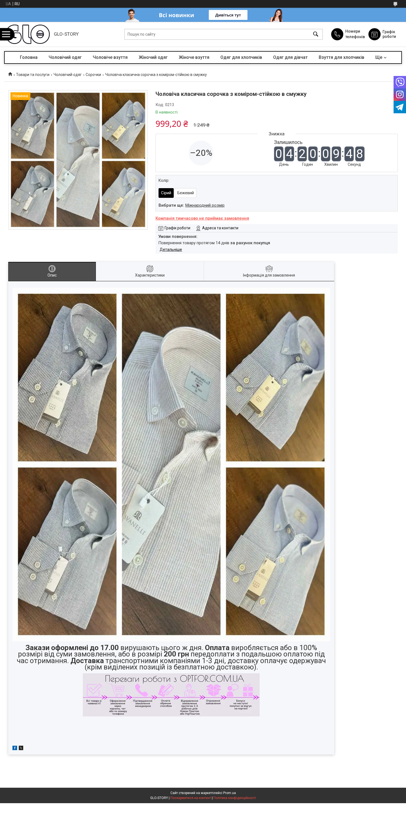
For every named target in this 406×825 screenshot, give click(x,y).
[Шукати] (315, 34)
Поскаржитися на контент (190, 798)
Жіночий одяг (153, 57)
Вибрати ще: (192, 205)
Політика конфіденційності (234, 798)
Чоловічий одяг (65, 57)
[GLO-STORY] (28, 34)
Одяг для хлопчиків (241, 57)
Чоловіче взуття (110, 57)
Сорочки (93, 74)
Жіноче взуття (194, 57)
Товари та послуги (32, 74)
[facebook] (14, 749)
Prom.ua (229, 793)
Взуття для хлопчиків (341, 57)
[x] (21, 749)
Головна (29, 57)
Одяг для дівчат (290, 57)
